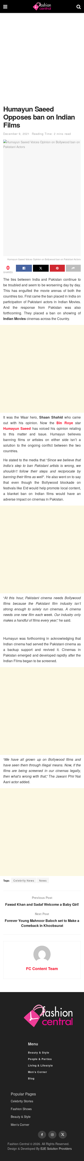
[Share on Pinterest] (57, 268)
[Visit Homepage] (42, 6)
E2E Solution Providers (56, 1148)
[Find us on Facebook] (42, 1135)
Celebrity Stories (22, 1101)
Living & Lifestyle (40, 1065)
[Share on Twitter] (41, 268)
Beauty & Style (38, 1052)
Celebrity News (23, 880)
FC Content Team (42, 968)
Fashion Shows (21, 1109)
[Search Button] (78, 6)
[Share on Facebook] (24, 268)
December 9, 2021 (16, 134)
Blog (31, 1078)
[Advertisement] (42, 61)
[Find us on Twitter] (63, 1135)
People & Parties (40, 1059)
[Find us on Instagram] (52, 1135)
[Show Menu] (5, 6)
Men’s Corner (37, 1072)
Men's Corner (20, 1124)
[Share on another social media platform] (73, 268)
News (43, 880)
